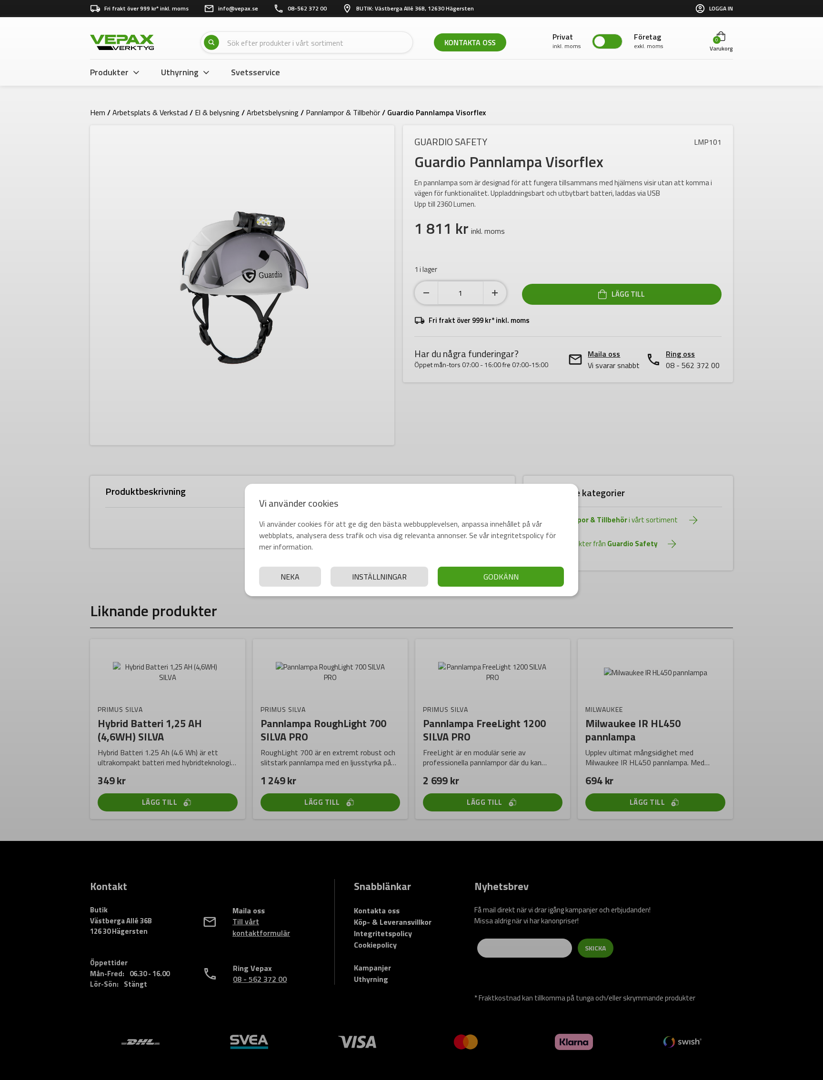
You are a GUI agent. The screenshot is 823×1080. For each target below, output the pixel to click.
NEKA (290, 576)
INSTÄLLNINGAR (379, 576)
